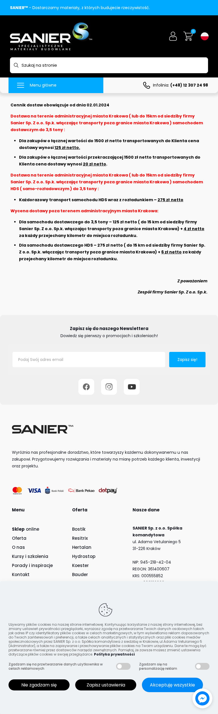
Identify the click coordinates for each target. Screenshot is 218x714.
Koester (80, 565)
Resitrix (80, 538)
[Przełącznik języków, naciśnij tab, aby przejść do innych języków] (205, 36)
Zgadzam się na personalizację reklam (158, 666)
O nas (18, 547)
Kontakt (21, 575)
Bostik (78, 529)
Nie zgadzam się (39, 685)
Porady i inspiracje (32, 565)
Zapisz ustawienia (106, 685)
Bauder (80, 575)
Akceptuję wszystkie (172, 685)
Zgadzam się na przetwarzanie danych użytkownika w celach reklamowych (56, 666)
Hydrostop (83, 556)
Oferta (19, 538)
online (25, 529)
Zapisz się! (187, 359)
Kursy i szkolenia (30, 556)
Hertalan (81, 547)
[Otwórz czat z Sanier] (202, 698)
